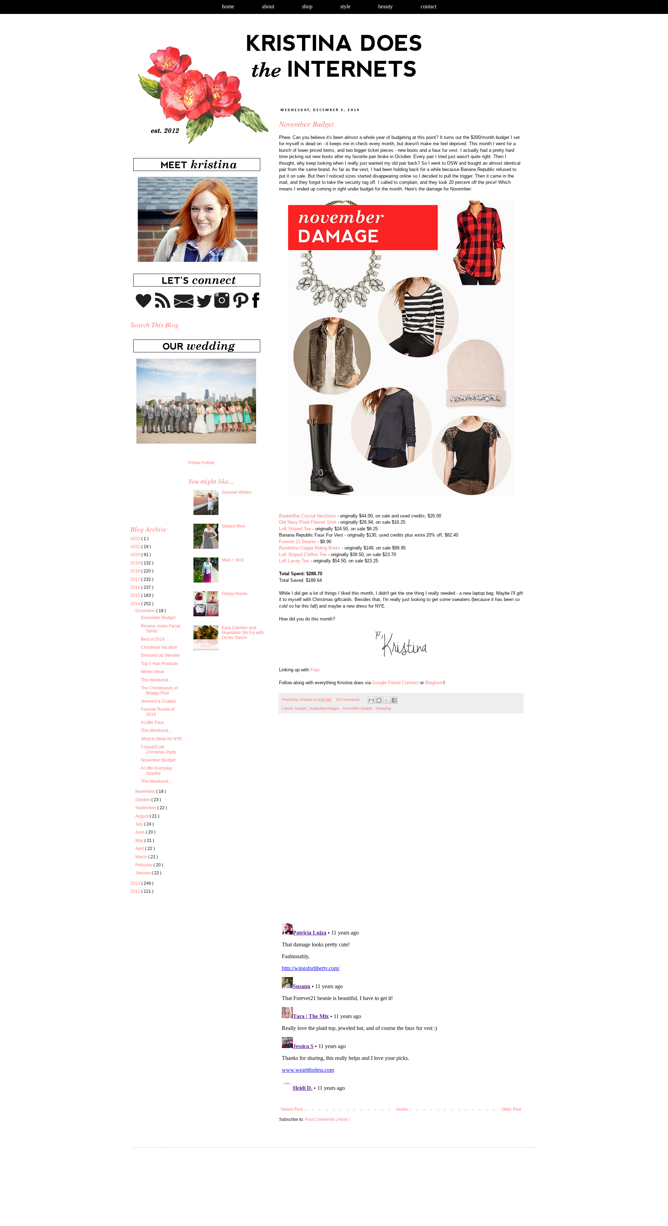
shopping (383, 708)
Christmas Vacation (159, 647)
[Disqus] (401, 822)
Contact (428, 6)
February (144, 864)
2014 (135, 603)
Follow (194, 462)
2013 (135, 883)
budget (301, 708)
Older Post (511, 1109)
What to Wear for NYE (161, 738)
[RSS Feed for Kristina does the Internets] (162, 306)
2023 (135, 538)
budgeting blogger (325, 708)
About (268, 6)
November (145, 791)
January (143, 872)
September (146, 807)
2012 (135, 891)
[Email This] (371, 700)
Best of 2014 (153, 639)
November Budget (158, 760)
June (140, 832)
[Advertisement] (188, 965)
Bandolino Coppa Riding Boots (309, 547)
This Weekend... (156, 680)
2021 (135, 546)
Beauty (385, 6)
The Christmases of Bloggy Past (159, 690)
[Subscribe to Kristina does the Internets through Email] (184, 306)
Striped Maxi (233, 526)
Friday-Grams (234, 593)
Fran (314, 669)
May (139, 840)
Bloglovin (434, 682)
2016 (135, 587)
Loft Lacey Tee (294, 560)
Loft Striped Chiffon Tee (303, 554)
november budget (358, 708)
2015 (135, 595)
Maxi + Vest (232, 559)
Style (345, 6)
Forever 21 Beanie (297, 541)
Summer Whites (237, 492)
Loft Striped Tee (295, 528)
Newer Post (292, 1109)
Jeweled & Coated (158, 701)
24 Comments (348, 699)
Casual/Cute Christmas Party (158, 749)
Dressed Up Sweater (160, 655)
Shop (307, 6)
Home (228, 6)
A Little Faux (152, 722)
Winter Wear (152, 671)
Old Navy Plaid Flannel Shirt (307, 522)
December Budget (158, 617)
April (140, 848)
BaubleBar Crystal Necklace (307, 515)
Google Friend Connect (395, 682)
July (139, 824)
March (141, 856)
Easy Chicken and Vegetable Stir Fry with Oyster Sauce (243, 632)
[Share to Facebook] (394, 700)
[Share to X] (386, 700)
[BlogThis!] (378, 700)
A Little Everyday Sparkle (156, 770)
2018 (135, 571)
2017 (135, 579)
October (143, 799)
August (142, 816)
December (145, 610)
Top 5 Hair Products (159, 663)
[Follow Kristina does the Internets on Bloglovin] (143, 306)
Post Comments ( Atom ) (327, 1119)
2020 (135, 554)
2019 (135, 563)
